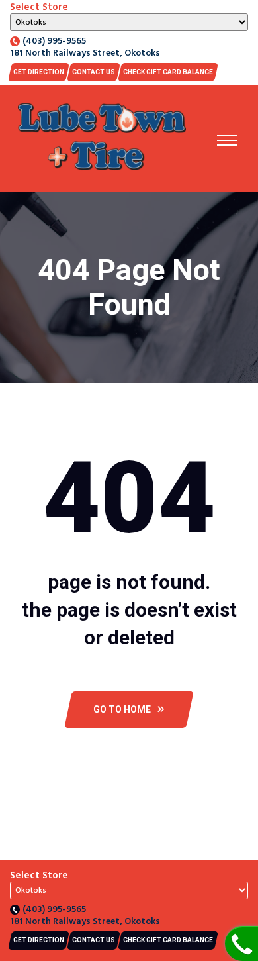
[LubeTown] (102, 138)
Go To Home (122, 709)
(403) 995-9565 (54, 41)
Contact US (93, 72)
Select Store (39, 7)
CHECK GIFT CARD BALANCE (168, 72)
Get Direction (38, 72)
